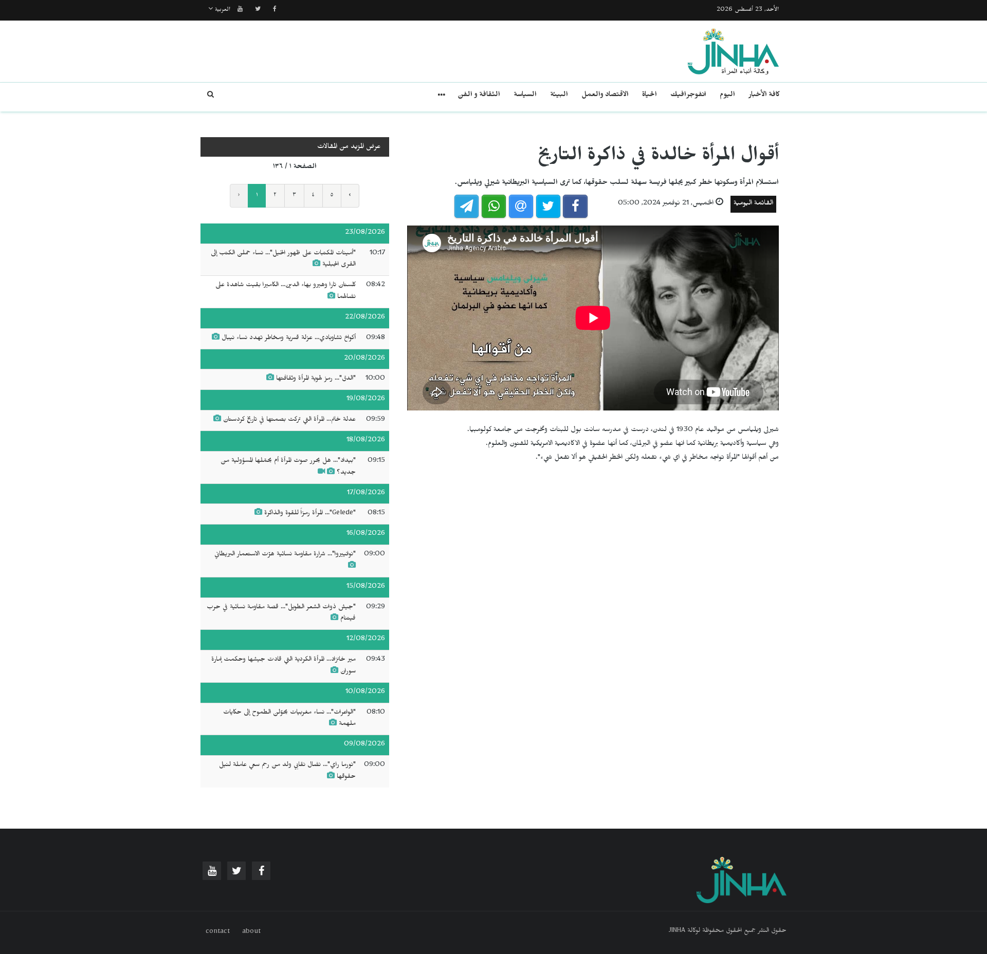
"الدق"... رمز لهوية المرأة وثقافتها (316, 379)
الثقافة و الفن (479, 95)
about (251, 932)
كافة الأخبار (764, 95)
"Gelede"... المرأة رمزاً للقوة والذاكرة (310, 514)
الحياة (649, 95)
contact (218, 932)
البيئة (559, 95)
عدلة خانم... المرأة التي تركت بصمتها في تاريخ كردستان (289, 420)
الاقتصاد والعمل (605, 95)
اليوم (727, 95)
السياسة (525, 95)
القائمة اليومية (753, 204)
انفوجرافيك (688, 95)
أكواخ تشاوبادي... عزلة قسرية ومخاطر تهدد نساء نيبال (289, 338)
